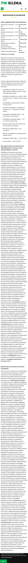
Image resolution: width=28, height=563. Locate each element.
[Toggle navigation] (2, 8)
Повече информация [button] (6, 557)
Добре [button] (3, 561)
